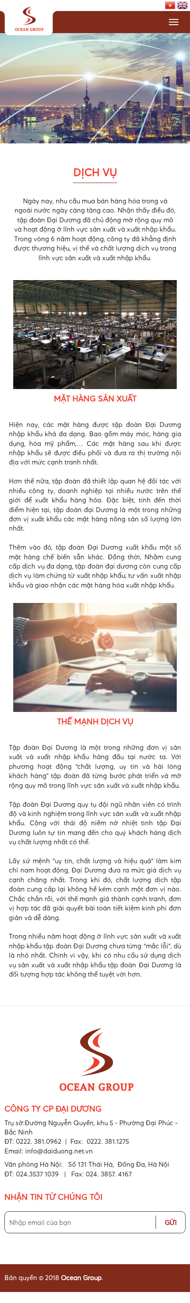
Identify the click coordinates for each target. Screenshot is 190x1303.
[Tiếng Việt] (170, 4)
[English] (182, 4)
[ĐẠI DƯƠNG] (29, 20)
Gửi (171, 1222)
